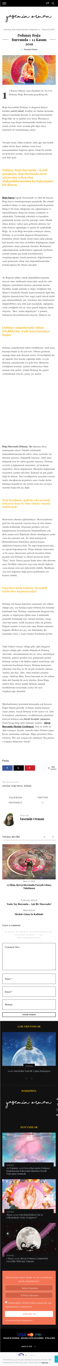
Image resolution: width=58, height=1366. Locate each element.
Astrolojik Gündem (20, 30)
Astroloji (7, 30)
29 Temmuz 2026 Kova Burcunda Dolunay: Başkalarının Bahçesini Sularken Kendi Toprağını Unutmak (28, 1171)
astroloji (6, 785)
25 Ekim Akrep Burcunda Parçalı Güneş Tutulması (29, 886)
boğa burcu (17, 785)
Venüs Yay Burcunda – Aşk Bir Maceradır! (29, 902)
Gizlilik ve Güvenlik (11, 1338)
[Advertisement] (29, 406)
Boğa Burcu (34, 30)
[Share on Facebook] (7, 768)
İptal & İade (50, 1338)
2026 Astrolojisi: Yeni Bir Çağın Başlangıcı (29, 1071)
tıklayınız (45, 1362)
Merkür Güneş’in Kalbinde (29, 912)
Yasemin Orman (30, 49)
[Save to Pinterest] (30, 768)
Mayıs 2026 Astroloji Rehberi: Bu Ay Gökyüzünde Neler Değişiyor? (24, 1216)
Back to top (27, 1346)
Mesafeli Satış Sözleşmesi (32, 1338)
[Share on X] (18, 768)
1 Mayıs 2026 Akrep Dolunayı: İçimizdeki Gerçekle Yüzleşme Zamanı (27, 1260)
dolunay (28, 785)
